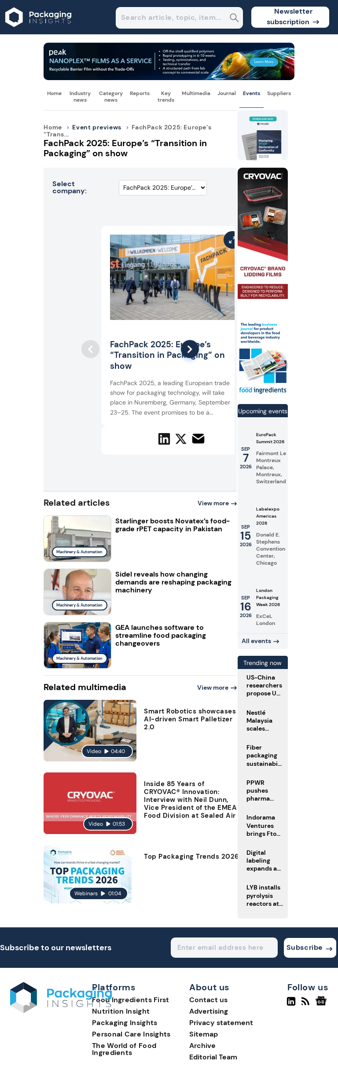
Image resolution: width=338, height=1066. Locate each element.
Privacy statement (221, 1022)
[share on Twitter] (181, 439)
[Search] (234, 18)
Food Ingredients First (130, 1000)
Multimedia (196, 93)
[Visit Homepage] (38, 32)
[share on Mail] (198, 438)
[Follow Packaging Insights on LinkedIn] (291, 1004)
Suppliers (279, 93)
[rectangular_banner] (263, 393)
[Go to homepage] (61, 1011)
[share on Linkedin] (164, 438)
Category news (111, 96)
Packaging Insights (124, 1022)
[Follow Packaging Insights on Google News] (322, 1004)
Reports (140, 93)
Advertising (208, 1011)
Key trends (166, 96)
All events (256, 640)
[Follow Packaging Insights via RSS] (306, 1004)
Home (54, 93)
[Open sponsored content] (169, 78)
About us (209, 987)
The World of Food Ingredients (124, 1049)
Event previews (96, 127)
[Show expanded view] (232, 240)
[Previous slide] (90, 349)
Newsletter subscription (290, 16)
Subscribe (305, 947)
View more (213, 503)
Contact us (208, 1000)
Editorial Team (213, 1057)
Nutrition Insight (121, 1011)
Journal (226, 93)
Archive (202, 1045)
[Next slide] (190, 349)
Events (251, 93)
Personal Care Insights (131, 1034)
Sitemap (203, 1034)
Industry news (80, 96)
